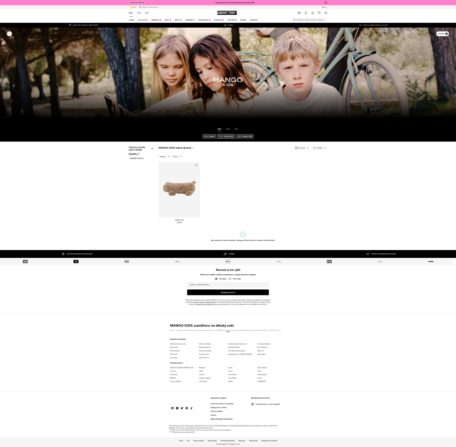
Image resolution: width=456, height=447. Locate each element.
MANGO (173, 378)
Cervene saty (204, 354)
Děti (147, 13)
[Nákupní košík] (325, 12)
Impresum (241, 441)
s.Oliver (201, 374)
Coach (259, 378)
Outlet (134, 7)
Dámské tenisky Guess (178, 344)
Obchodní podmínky (228, 441)
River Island (232, 374)
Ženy (131, 13)
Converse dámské (263, 344)
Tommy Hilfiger (175, 381)
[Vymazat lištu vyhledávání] (325, 20)
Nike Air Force (204, 358)
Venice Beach (262, 368)
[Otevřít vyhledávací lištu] (293, 20)
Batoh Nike (261, 354)
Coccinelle (173, 374)
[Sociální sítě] (172, 408)
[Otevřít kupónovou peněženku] (299, 12)
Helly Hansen (262, 374)
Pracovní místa (198, 441)
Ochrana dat (212, 441)
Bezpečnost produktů (269, 441)
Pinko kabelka (175, 351)
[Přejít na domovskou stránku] (183, 399)
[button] (302, 148)
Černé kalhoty (262, 347)
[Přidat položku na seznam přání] (196, 165)
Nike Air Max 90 (204, 347)
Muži (139, 13)
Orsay (230, 368)
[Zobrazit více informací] (179, 226)
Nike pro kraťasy (205, 344)
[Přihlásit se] (305, 12)
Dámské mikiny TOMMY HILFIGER (240, 354)
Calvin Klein (203, 381)
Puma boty (174, 354)
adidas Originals (205, 378)
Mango (172, 330)
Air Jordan (174, 358)
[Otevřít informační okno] (325, 2)
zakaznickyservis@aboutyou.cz (207, 304)
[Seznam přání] (319, 12)
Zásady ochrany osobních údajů (204, 302)
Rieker (230, 381)
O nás (181, 441)
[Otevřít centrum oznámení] (312, 13)
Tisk (188, 441)
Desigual (202, 368)
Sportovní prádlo (205, 351)
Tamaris (173, 371)
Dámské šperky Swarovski (237, 344)
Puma (259, 371)
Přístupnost (253, 441)
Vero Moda (232, 378)
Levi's (230, 371)
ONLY (201, 371)
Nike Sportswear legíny (236, 351)
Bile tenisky (174, 347)
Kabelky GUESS (234, 347)
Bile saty (260, 351)
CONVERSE (261, 381)
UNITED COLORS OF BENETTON (181, 368)
